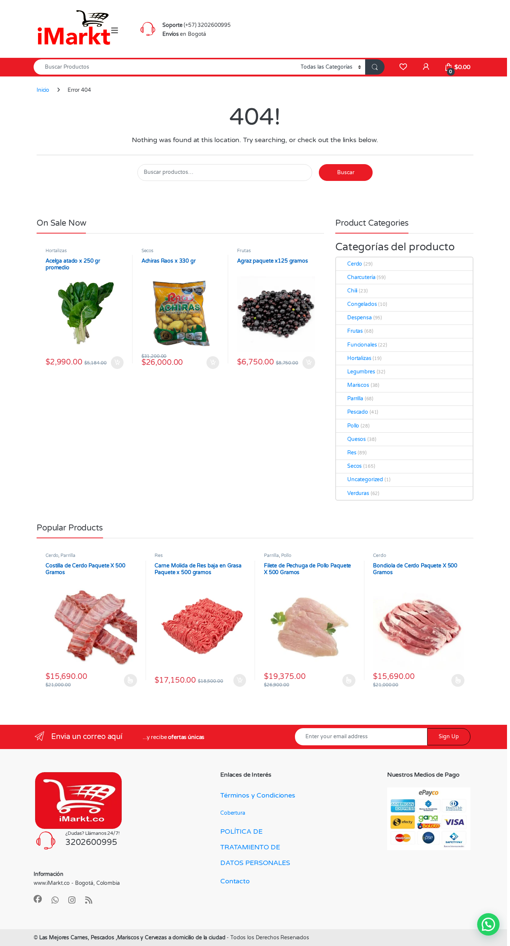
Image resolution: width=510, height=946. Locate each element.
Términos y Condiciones (257, 795)
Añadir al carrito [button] (116, 362)
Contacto (235, 881)
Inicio (43, 90)
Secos (147, 250)
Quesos (356, 439)
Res (352, 452)
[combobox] (165, 67)
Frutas (244, 250)
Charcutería (361, 277)
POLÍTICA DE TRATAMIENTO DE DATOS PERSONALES (255, 847)
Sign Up (449, 736)
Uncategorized (365, 479)
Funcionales (362, 345)
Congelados (362, 304)
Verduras (358, 493)
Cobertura (232, 813)
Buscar (345, 172)
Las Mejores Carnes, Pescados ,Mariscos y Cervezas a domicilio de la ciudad (133, 937)
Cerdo (354, 264)
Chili (352, 291)
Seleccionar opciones (123, 680)
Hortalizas (56, 250)
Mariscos (358, 385)
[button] (488, 924)
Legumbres (361, 372)
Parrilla (355, 398)
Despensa (359, 317)
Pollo (353, 426)
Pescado (357, 412)
